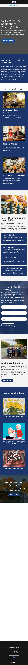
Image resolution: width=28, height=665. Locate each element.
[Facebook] (14, 657)
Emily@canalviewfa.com (14, 655)
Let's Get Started (8, 40)
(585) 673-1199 (15, 647)
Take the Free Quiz (8, 325)
